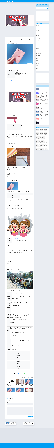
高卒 (47, 149)
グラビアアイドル (38, 30)
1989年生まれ (45, 129)
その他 (37, 27)
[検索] (47, 8)
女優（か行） (41, 145)
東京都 (46, 145)
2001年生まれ (41, 134)
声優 (37, 50)
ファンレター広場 (9, 1)
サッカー (37, 35)
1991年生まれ (37, 130)
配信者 (37, 70)
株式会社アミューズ (38, 146)
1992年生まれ (41, 130)
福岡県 (43, 149)
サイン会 (37, 33)
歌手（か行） (37, 149)
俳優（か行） (41, 142)
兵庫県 (44, 142)
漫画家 (37, 65)
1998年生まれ (41, 133)
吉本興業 (32, 377)
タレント (37, 40)
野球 (45, 149)
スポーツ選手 (38, 38)
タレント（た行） (38, 141)
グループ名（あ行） (42, 137)
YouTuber (37, 25)
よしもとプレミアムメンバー (16, 238)
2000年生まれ (37, 134)
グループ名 (37, 32)
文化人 (37, 58)
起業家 (37, 68)
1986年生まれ (37, 129)
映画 (37, 60)
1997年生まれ (37, 133)
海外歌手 (37, 63)
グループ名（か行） (27, 377)
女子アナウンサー (38, 53)
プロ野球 (37, 43)
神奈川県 (41, 149)
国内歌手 (37, 48)
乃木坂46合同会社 (42, 141)
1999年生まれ (45, 133)
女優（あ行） (37, 145)
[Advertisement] (19, 10)
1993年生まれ (45, 130)
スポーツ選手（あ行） (43, 138)
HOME (27, 444)
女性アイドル (38, 55)
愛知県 (44, 145)
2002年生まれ (45, 134)
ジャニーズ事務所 (38, 138)
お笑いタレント (37, 137)
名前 (7, 402)
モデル (37, 45)
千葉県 (46, 142)
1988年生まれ (41, 129)
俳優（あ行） (37, 142)
